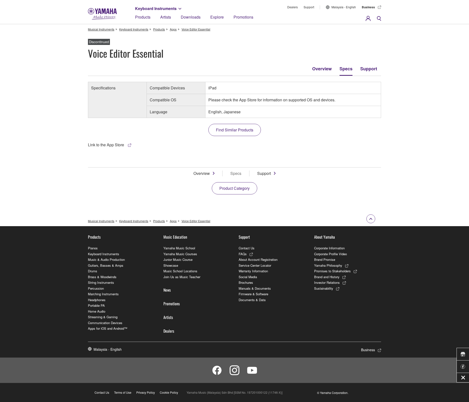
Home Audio (96, 311)
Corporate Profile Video (330, 254)
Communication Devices (105, 322)
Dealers (292, 7)
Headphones (97, 299)
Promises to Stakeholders (332, 271)
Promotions (243, 17)
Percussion (96, 288)
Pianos (93, 248)
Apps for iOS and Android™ (107, 328)
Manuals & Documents (255, 288)
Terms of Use (122, 392)
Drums (92, 271)
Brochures (246, 282)
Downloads (191, 17)
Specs (346, 68)
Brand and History (327, 277)
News (167, 290)
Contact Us (247, 248)
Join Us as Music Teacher (181, 277)
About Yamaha (324, 237)
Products (142, 17)
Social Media (248, 277)
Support (309, 7)
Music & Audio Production (106, 259)
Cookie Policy (169, 392)
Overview (322, 68)
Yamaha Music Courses (180, 254)
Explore (217, 17)
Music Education (175, 237)
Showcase (170, 265)
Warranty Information (253, 271)
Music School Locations (180, 271)
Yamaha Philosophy (328, 265)
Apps (173, 29)
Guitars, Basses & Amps (105, 265)
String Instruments (101, 282)
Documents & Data (252, 299)
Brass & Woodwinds (102, 277)
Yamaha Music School (179, 248)
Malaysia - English (343, 7)
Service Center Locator (255, 265)
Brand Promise (324, 259)
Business (368, 7)
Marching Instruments (103, 294)
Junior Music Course (177, 259)
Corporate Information (329, 248)
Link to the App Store (106, 145)
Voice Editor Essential (195, 29)
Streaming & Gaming (102, 317)
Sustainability (323, 288)
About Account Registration (258, 259)
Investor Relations (327, 282)
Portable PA (96, 305)
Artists (165, 17)
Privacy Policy (145, 392)
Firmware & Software (253, 294)
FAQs (243, 254)
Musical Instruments (101, 29)
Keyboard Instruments (156, 8)
